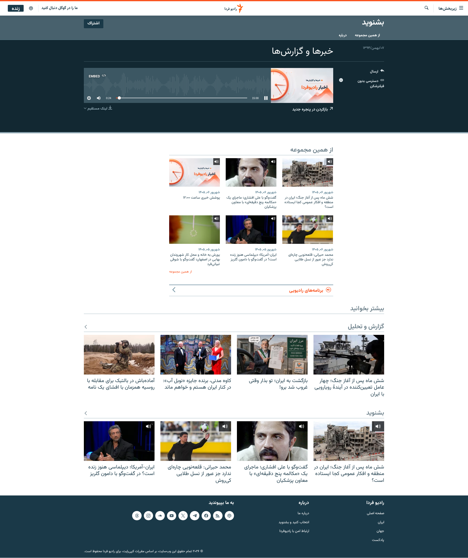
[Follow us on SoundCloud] (160, 515)
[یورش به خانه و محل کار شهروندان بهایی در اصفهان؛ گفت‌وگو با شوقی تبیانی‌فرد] (194, 229)
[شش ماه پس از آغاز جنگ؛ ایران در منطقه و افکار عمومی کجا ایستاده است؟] (307, 172)
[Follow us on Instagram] (148, 515)
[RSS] (217, 515)
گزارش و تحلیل (366, 327)
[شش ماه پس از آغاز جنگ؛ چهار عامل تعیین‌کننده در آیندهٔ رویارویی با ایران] (348, 355)
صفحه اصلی (375, 513)
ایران (381, 522)
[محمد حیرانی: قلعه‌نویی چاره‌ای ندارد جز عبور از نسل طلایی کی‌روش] (307, 229)
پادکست (378, 540)
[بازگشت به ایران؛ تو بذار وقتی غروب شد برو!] (272, 355)
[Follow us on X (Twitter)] (183, 515)
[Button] (377, 72)
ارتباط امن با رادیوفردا (294, 531)
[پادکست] (31, 8)
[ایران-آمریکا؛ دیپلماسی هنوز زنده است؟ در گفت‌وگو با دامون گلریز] (251, 229)
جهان (380, 531)
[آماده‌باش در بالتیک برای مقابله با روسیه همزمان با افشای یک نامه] (119, 355)
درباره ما (303, 513)
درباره (343, 35)
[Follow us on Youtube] (171, 515)
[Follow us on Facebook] (206, 515)
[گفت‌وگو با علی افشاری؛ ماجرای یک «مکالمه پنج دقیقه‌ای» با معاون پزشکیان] (251, 172)
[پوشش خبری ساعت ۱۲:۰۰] (194, 172)
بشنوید (375, 413)
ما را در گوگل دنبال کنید (59, 8)
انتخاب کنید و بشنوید (294, 522)
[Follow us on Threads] (136, 515)
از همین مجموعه (367, 35)
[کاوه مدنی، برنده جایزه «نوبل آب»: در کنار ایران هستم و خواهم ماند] (195, 355)
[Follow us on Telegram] (194, 515)
